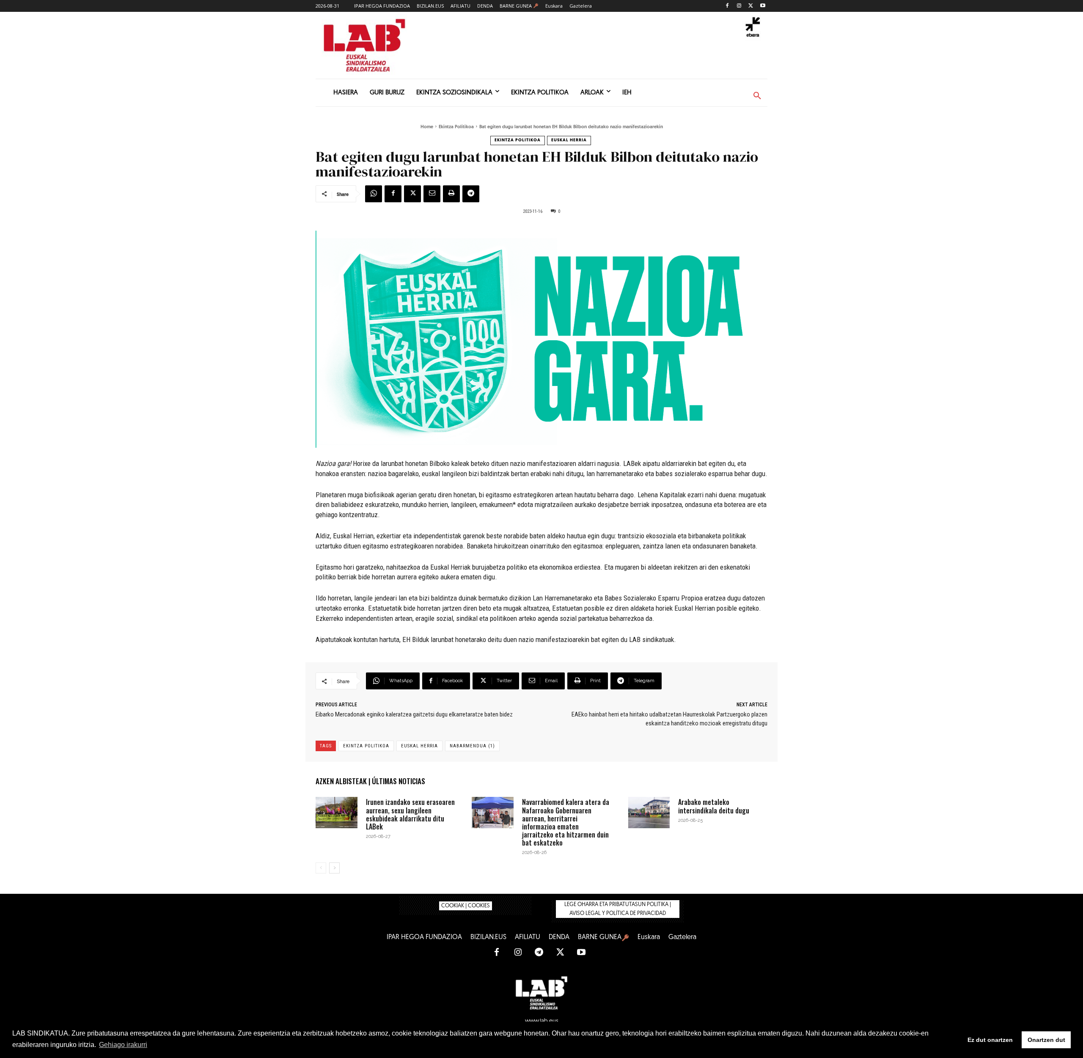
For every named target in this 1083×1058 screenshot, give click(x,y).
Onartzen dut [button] (1046, 1039)
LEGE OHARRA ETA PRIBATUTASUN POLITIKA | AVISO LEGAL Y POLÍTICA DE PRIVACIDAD (617, 909)
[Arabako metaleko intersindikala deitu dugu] (649, 812)
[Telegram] (470, 193)
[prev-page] (321, 867)
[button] (757, 96)
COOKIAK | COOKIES (465, 906)
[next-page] (334, 867)
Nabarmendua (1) (472, 746)
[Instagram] (739, 6)
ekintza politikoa (366, 746)
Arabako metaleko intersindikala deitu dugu (713, 806)
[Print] (451, 193)
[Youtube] (762, 6)
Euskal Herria (569, 140)
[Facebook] (727, 6)
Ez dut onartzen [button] (990, 1039)
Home (427, 127)
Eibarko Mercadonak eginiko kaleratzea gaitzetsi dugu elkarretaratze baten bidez (414, 714)
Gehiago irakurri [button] (123, 1044)
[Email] (431, 193)
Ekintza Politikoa (456, 127)
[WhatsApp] (373, 193)
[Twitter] (751, 6)
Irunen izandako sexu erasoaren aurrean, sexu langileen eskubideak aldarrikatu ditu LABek (410, 814)
